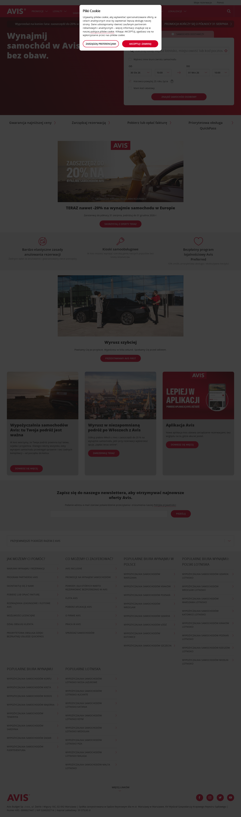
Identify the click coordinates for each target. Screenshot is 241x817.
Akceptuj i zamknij (140, 43)
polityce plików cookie (102, 31)
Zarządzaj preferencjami (101, 43)
